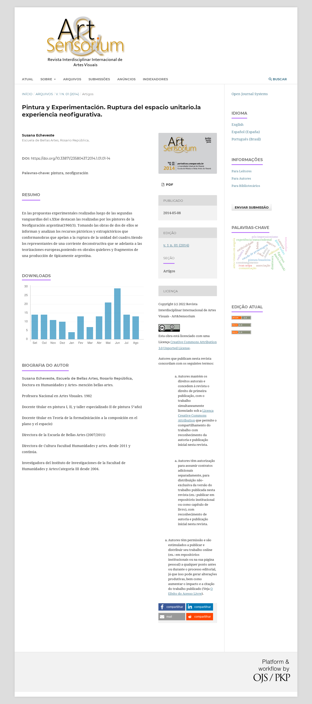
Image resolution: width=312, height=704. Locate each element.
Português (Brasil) (246, 139)
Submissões (99, 79)
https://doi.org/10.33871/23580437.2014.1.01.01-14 (70, 158)
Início (27, 94)
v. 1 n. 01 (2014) (67, 94)
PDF (169, 184)
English (238, 124)
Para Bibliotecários (246, 185)
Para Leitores (242, 171)
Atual (27, 79)
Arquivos (72, 79)
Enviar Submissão (252, 207)
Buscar (279, 79)
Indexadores (155, 79)
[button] (171, 607)
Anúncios (126, 79)
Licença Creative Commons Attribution (196, 415)
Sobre (46, 79)
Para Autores (241, 178)
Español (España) (246, 131)
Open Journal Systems (250, 93)
